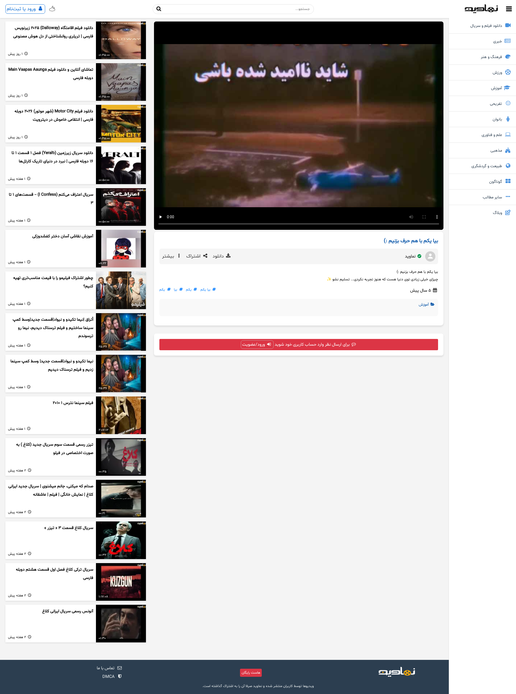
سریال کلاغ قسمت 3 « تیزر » (68, 528)
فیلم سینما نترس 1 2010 (73, 403)
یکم (189, 289)
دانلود (219, 256)
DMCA (108, 677)
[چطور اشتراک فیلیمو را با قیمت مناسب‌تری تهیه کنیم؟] (121, 290)
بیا (175, 289)
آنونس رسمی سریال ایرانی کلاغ (67, 611)
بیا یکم (205, 289)
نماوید (411, 256)
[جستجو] (159, 9)
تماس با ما (105, 668)
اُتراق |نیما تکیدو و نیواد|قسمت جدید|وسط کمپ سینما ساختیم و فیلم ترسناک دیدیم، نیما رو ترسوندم (53, 328)
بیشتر (168, 256)
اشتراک (194, 256)
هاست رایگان (251, 672)
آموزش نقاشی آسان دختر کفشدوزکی (62, 236)
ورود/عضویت (254, 345)
